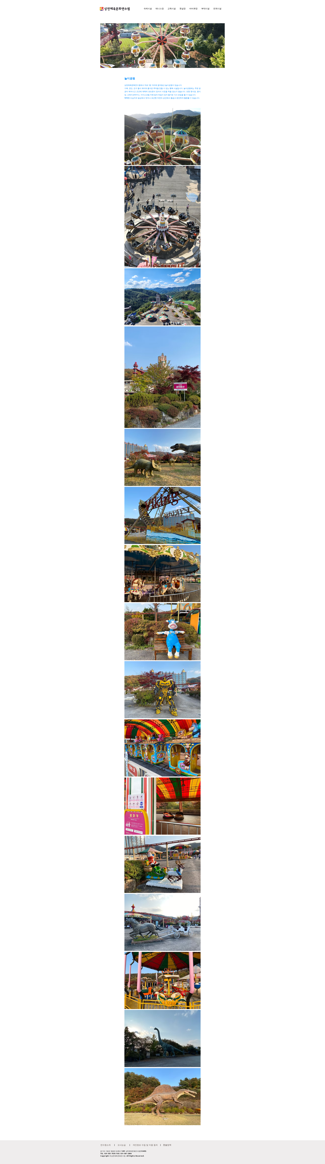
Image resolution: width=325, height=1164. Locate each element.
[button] (105, 1145)
